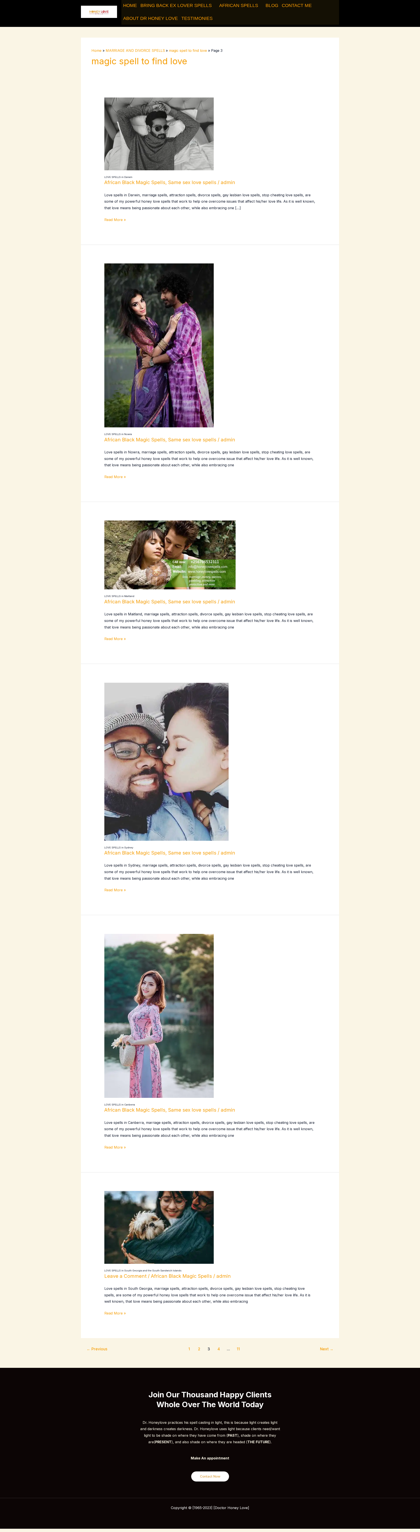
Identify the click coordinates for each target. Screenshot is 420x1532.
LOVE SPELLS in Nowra (118, 434)
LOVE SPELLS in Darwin (118, 177)
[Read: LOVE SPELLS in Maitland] (170, 554)
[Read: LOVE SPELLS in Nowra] (159, 345)
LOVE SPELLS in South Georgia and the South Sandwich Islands (143, 1270)
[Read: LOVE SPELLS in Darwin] (159, 133)
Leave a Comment (125, 1276)
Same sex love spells (192, 182)
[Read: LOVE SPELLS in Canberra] (159, 1015)
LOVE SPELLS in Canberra (119, 1104)
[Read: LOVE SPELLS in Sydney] (166, 761)
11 (238, 1349)
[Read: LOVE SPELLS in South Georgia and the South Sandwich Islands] (159, 1227)
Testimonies (197, 18)
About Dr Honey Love (150, 18)
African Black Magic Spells (134, 182)
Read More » (115, 219)
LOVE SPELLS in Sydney (118, 847)
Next (326, 1349)
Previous (97, 1349)
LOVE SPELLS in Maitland (119, 596)
